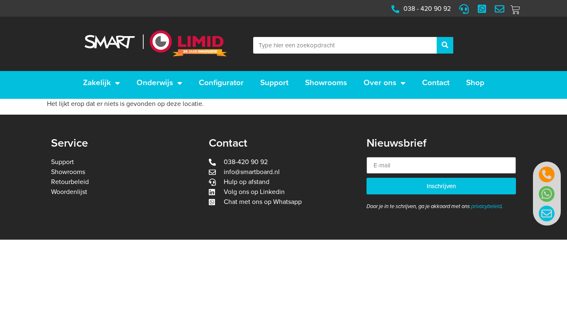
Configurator (221, 82)
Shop (475, 82)
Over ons (380, 82)
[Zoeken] (445, 45)
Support (274, 82)
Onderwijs (155, 82)
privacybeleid (486, 206)
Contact (436, 82)
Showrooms (326, 82)
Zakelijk (97, 82)
